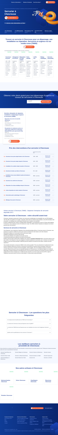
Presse (6, 421)
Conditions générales (37, 429)
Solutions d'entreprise (27, 2)
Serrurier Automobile (50, 57)
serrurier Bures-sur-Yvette (20, 357)
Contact (6, 423)
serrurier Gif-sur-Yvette (5, 355)
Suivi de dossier (45, 418)
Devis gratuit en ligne (48, 408)
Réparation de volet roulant (22, 58)
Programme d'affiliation (34, 424)
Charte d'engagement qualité (22, 418)
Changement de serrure (15, 57)
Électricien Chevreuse (48, 381)
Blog (5, 419)
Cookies (52, 429)
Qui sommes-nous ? (8, 418)
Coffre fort (35, 57)
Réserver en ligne (45, 101)
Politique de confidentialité (46, 429)
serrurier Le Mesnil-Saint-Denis (21, 355)
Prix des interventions (21, 419)
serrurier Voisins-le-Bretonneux (35, 352)
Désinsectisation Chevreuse (5, 381)
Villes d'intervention (21, 421)
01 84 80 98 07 (12, 17)
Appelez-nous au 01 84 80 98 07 (38, 408)
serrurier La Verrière (48, 357)
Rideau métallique (42, 57)
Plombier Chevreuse (6, 395)
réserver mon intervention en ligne (15, 23)
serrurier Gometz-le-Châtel (35, 355)
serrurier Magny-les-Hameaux (21, 352)
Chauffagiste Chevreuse (34, 381)
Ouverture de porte (8, 57)
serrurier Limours (47, 352)
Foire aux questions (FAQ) (22, 423)
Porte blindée (28, 57)
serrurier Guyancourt (48, 355)
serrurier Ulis (32, 357)
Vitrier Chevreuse (20, 380)
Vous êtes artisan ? (37, 2)
